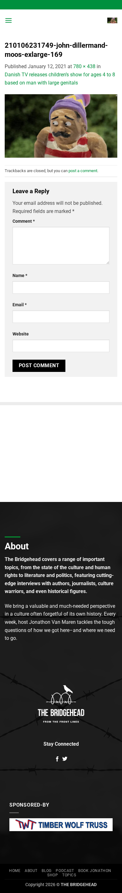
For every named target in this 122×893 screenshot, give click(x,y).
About (31, 870)
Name (20, 275)
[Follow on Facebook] (57, 759)
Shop (52, 875)
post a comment (83, 170)
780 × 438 (84, 66)
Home (14, 870)
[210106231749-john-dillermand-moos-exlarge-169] (61, 126)
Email (20, 305)
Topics (69, 875)
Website (21, 334)
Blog (46, 870)
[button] (8, 20)
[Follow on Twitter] (64, 759)
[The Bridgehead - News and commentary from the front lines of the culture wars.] (60, 20)
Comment (24, 221)
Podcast (65, 870)
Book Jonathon (94, 870)
